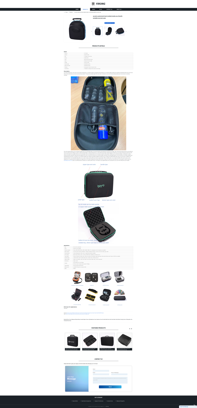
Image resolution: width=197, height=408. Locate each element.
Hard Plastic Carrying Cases (121, 319)
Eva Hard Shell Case (105, 319)
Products (85, 9)
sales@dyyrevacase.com (68, 160)
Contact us (109, 9)
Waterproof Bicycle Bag (76, 319)
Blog (100, 9)
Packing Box (128, 319)
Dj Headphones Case (92, 319)
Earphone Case (99, 319)
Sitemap (107, 406)
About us (119, 9)
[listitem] (98, 31)
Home (77, 9)
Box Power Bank (113, 319)
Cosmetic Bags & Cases (84, 319)
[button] (91, 32)
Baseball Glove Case (67, 319)
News (93, 9)
